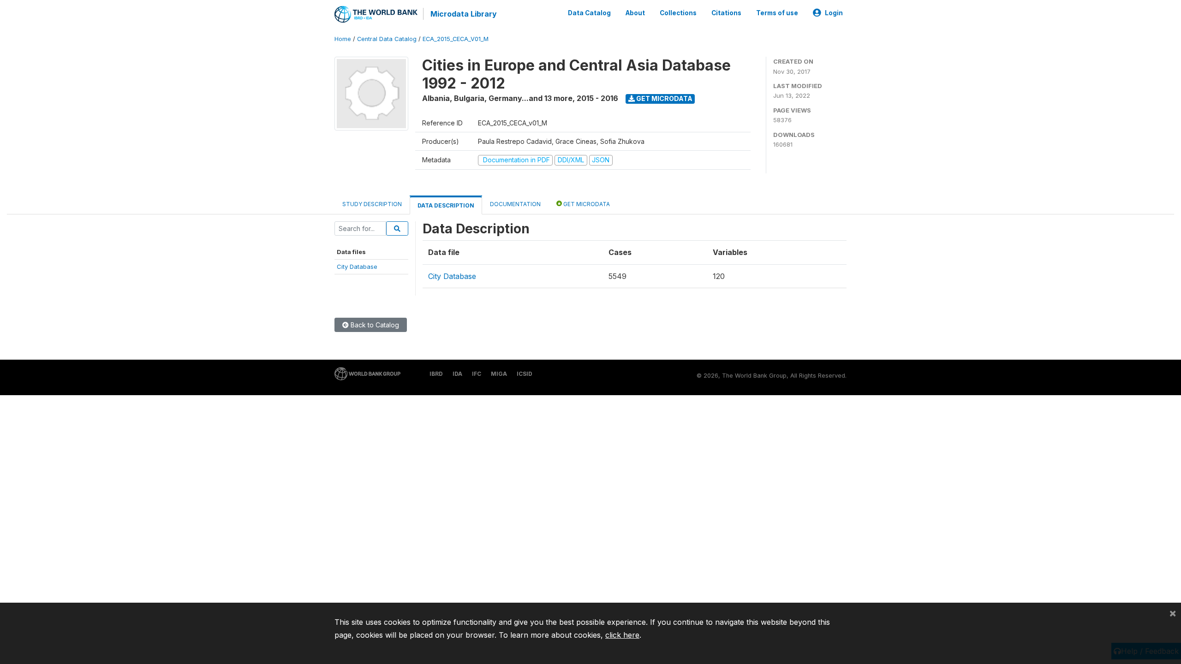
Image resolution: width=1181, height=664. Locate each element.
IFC (476, 373)
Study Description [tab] (372, 204)
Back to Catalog (374, 325)
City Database (357, 266)
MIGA (499, 373)
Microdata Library (463, 13)
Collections (678, 13)
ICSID (524, 373)
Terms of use (777, 13)
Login (834, 13)
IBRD (436, 373)
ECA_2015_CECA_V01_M (456, 39)
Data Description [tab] (446, 205)
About (635, 13)
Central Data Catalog (387, 39)
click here (622, 635)
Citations (726, 13)
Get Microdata (663, 98)
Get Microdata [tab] (586, 204)
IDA (457, 373)
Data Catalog (589, 13)
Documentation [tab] (515, 204)
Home (342, 39)
